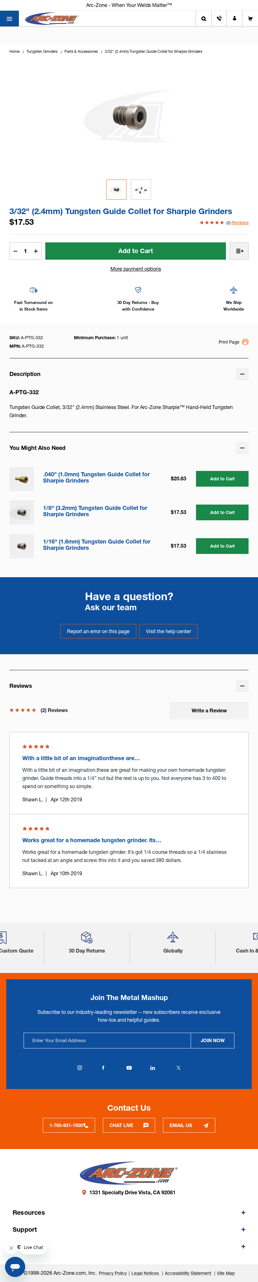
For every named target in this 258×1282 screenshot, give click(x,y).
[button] (87, 939)
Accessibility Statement (188, 1273)
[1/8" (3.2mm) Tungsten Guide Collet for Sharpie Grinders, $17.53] (21, 512)
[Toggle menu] (9, 18)
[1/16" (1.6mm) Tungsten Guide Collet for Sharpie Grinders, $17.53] (21, 546)
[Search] (203, 18)
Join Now (213, 1040)
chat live (121, 1125)
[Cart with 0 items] (250, 18)
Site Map (226, 1273)
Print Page (229, 342)
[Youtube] (129, 1068)
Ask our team (111, 607)
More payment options (135, 269)
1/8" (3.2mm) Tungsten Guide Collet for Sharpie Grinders (95, 511)
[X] (178, 1068)
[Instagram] (79, 1068)
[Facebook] (103, 1068)
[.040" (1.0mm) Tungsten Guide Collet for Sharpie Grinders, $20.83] (21, 479)
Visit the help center (168, 631)
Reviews (240, 222)
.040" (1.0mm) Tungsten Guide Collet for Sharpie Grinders (96, 477)
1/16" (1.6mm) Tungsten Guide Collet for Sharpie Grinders (96, 545)
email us (181, 1125)
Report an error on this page (98, 631)
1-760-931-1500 (66, 1125)
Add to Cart (222, 479)
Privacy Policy (113, 1273)
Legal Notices (146, 1273)
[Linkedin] (152, 1068)
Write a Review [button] (209, 710)
